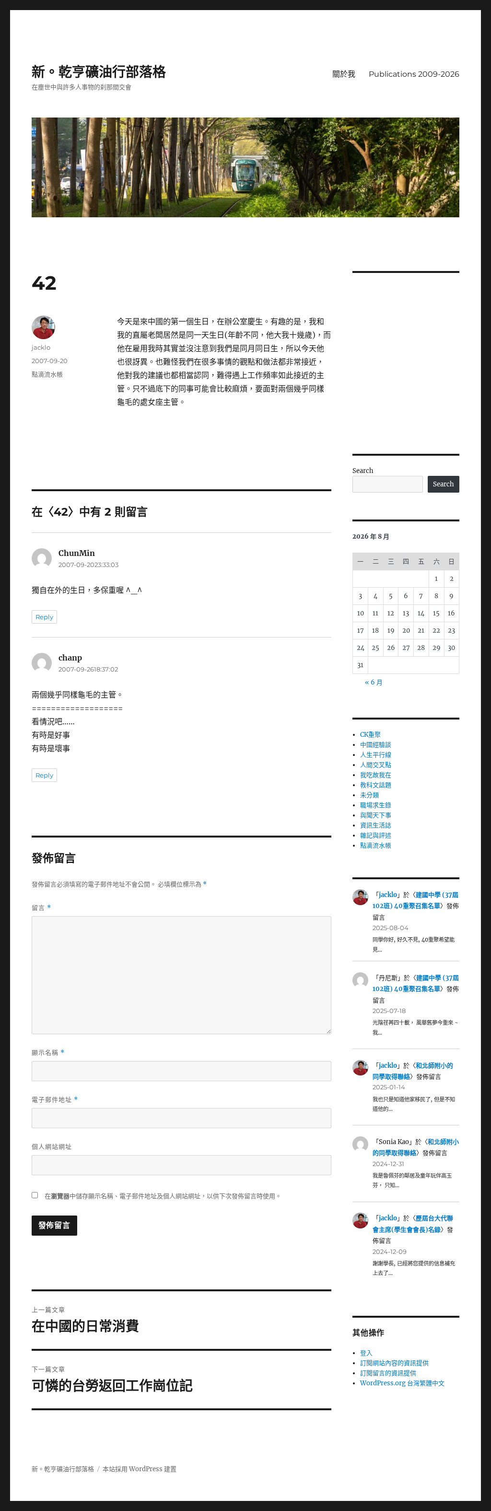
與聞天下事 (375, 815)
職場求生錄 (375, 805)
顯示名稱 (48, 1053)
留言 (41, 908)
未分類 (369, 795)
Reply (44, 617)
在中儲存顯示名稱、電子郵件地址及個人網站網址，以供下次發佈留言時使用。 (163, 1196)
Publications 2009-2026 (414, 74)
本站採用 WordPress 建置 (139, 1469)
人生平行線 (375, 755)
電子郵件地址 (55, 1100)
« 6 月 (374, 682)
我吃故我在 (375, 775)
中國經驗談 (375, 745)
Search (363, 471)
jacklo (41, 347)
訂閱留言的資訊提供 (388, 1373)
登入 (366, 1353)
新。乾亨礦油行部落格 (99, 72)
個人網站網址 (52, 1146)
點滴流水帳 (47, 374)
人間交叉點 (375, 765)
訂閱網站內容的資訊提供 (394, 1363)
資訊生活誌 (375, 825)
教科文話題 (375, 785)
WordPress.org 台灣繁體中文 (402, 1383)
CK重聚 (370, 735)
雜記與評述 (375, 835)
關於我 (343, 74)
